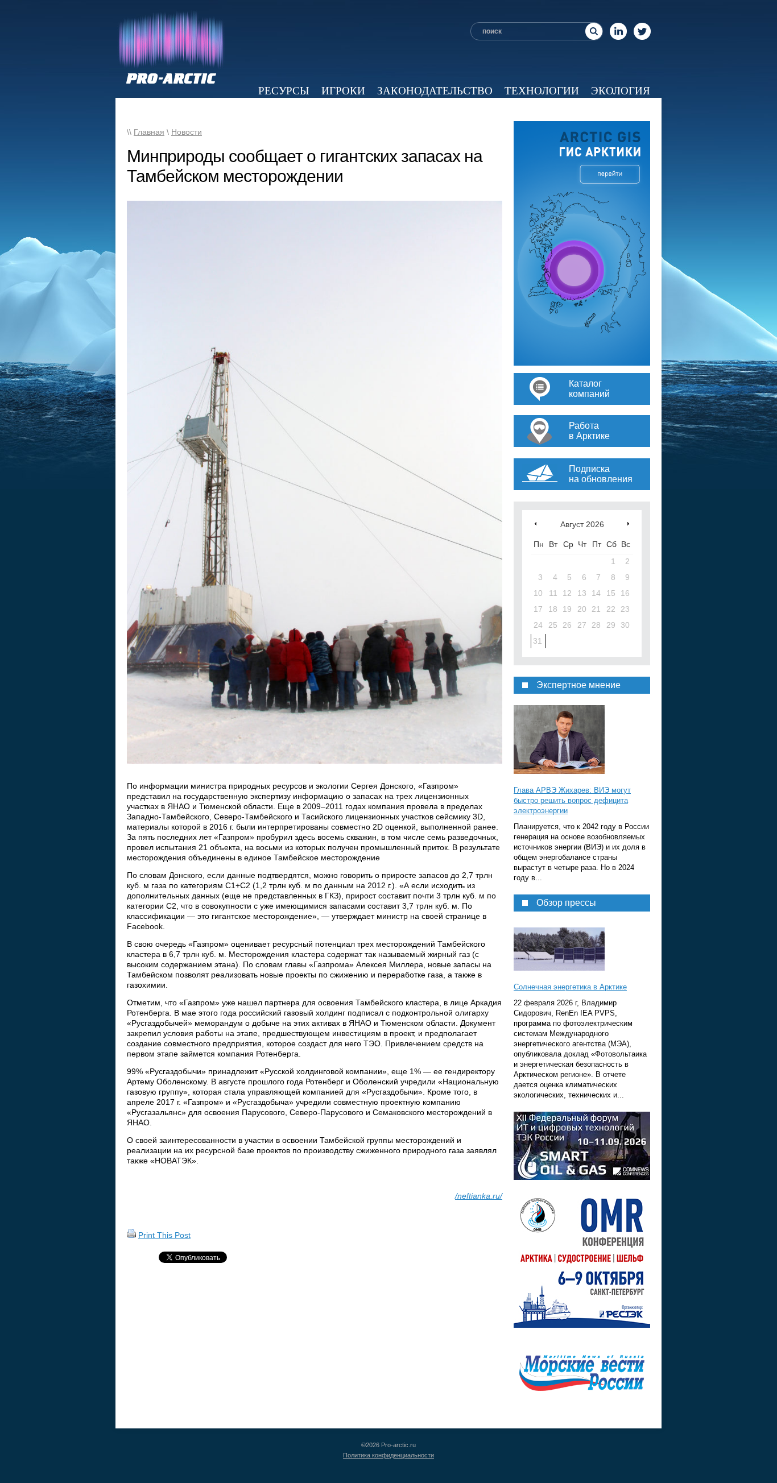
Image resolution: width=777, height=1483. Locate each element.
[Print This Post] (131, 1235)
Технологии (542, 91)
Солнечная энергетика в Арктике (570, 987)
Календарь (572, 109)
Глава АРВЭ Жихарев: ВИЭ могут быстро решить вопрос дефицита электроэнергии (572, 800)
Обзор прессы (302, 109)
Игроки (343, 91)
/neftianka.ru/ (478, 1195)
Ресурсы (283, 91)
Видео (508, 109)
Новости (222, 109)
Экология (620, 91)
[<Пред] (535, 523)
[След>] (628, 523)
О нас (633, 109)
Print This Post (164, 1235)
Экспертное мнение (416, 109)
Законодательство (435, 91)
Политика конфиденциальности (388, 1455)
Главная (149, 131)
